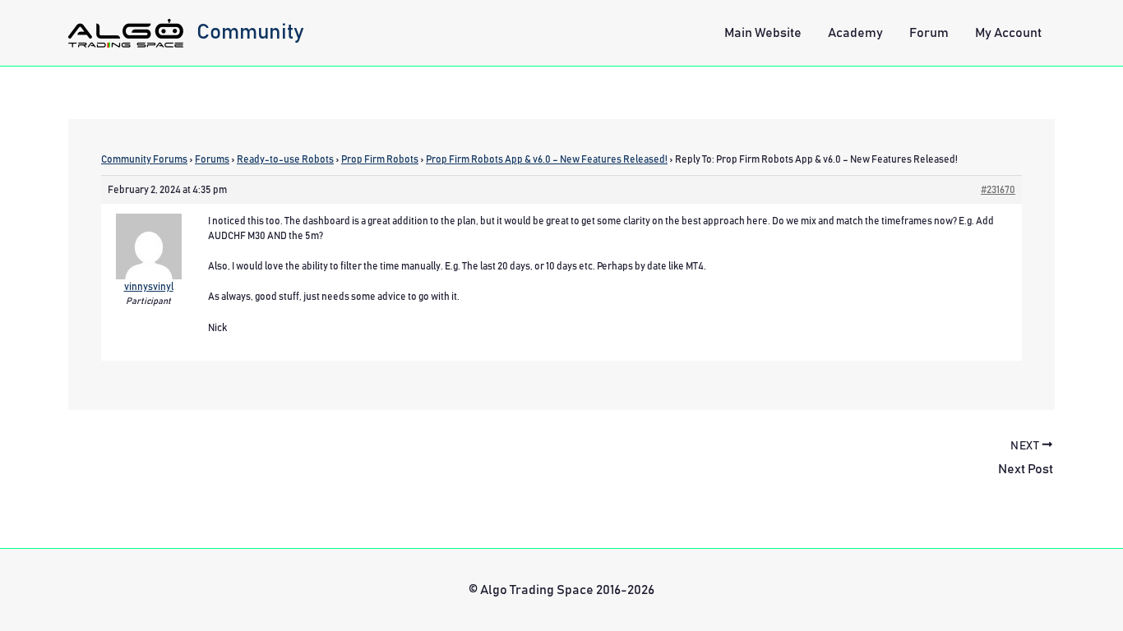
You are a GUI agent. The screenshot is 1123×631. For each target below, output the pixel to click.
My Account (1008, 32)
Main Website (763, 32)
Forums (212, 159)
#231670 (998, 190)
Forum (929, 32)
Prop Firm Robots (379, 159)
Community (250, 32)
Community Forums (144, 159)
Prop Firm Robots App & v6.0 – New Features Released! (547, 159)
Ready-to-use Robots (285, 159)
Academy (855, 32)
